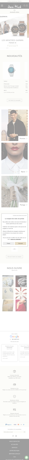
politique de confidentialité (16, 239)
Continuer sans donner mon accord (20, 215)
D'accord (20, 243)
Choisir (8, 243)
